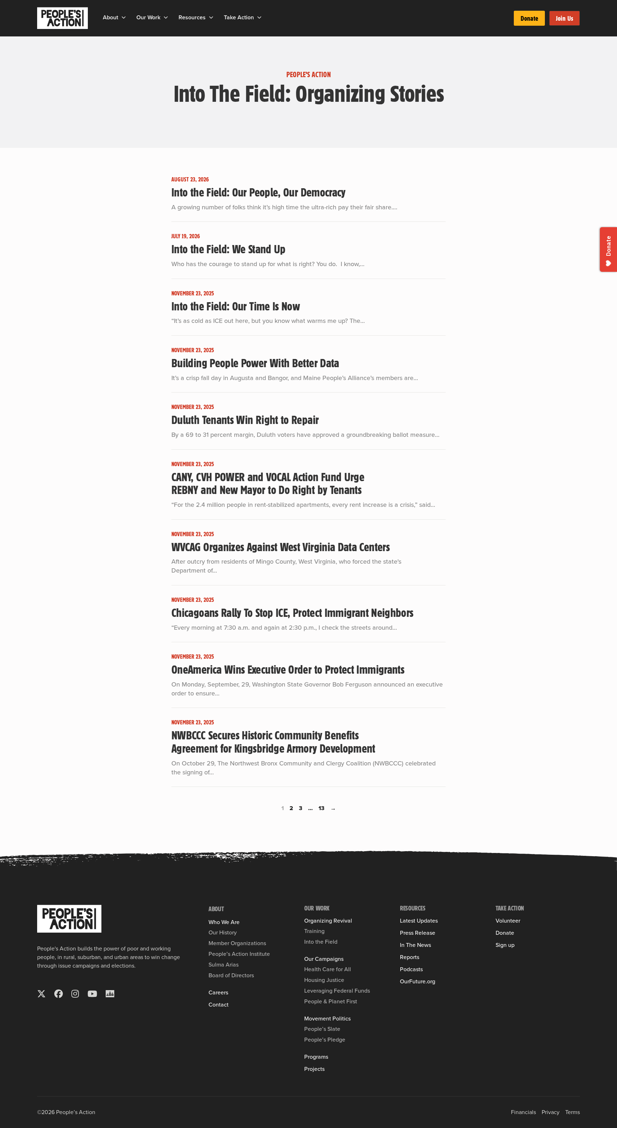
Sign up (505, 945)
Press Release (417, 933)
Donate (529, 18)
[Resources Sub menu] (211, 17)
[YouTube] (92, 993)
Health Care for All (327, 969)
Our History (223, 932)
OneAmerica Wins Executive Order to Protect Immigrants (287, 669)
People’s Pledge (324, 1039)
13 (321, 808)
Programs (316, 1056)
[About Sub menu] (124, 17)
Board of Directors (231, 975)
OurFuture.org (417, 981)
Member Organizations (237, 943)
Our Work (148, 17)
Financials (523, 1112)
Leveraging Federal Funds (337, 991)
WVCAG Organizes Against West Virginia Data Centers (281, 546)
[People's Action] (69, 919)
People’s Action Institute (239, 954)
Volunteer (508, 920)
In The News (415, 945)
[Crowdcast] (110, 993)
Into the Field (320, 942)
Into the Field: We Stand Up (228, 248)
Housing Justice (324, 980)
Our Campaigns (323, 959)
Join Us (564, 18)
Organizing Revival (328, 920)
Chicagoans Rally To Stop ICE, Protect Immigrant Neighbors (293, 612)
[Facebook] (58, 993)
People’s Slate (322, 1029)
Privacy (551, 1112)
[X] (41, 993)
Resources (192, 17)
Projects (314, 1069)
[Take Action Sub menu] (259, 17)
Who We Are (224, 922)
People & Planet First (330, 1001)
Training (314, 931)
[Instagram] (75, 993)
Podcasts (411, 969)
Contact (219, 1004)
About (110, 17)
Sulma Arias (224, 964)
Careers (218, 992)
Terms (572, 1112)
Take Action (239, 17)
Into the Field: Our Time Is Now (235, 305)
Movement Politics (327, 1018)
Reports (409, 957)
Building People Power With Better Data (255, 362)
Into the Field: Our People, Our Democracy (258, 192)
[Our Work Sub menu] (166, 17)
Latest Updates (419, 920)
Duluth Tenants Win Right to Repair (244, 419)
